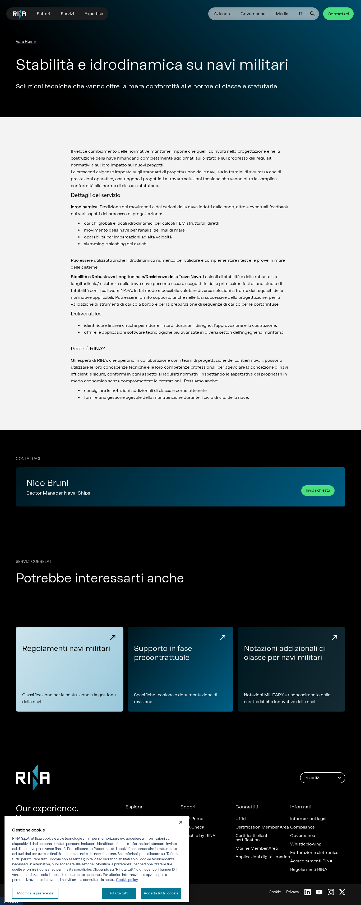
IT (301, 13)
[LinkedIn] (307, 892)
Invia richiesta (318, 490)
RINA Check (192, 827)
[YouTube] (319, 892)
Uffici (240, 819)
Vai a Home (26, 41)
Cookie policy (127, 880)
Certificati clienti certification (252, 838)
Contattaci (338, 13)
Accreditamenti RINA (311, 861)
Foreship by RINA (198, 836)
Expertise (94, 13)
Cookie (275, 892)
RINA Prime (192, 819)
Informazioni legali (308, 819)
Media (282, 13)
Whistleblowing (306, 844)
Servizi (67, 13)
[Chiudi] (181, 822)
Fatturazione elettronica (314, 852)
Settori (43, 13)
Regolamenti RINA (308, 869)
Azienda (222, 13)
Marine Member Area (256, 848)
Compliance (302, 827)
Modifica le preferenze (35, 893)
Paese (312, 778)
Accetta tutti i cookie (161, 893)
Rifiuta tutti (119, 893)
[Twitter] (342, 892)
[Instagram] (331, 892)
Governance (252, 13)
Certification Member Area (262, 827)
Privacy (292, 892)
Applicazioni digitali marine (262, 857)
